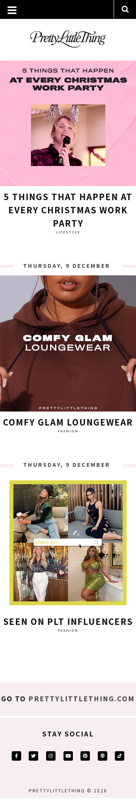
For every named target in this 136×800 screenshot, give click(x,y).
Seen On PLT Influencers (68, 621)
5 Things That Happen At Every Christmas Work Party (68, 209)
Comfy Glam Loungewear (68, 422)
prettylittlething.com (81, 699)
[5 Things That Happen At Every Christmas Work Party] (68, 120)
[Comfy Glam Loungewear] (68, 345)
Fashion (68, 431)
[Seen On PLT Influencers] (68, 545)
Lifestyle (68, 232)
